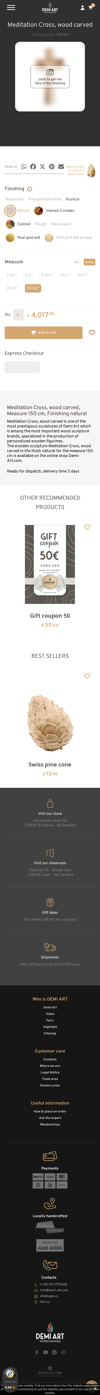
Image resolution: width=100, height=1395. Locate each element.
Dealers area (50, 1086)
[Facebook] (33, 166)
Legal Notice (50, 1073)
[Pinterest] (52, 166)
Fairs (50, 1021)
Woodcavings (50, 1125)
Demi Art (50, 1008)
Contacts (50, 1060)
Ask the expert (50, 1118)
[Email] (61, 166)
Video (50, 1014)
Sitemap (50, 1034)
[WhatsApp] (24, 166)
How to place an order (50, 1112)
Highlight (50, 1027)
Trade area (50, 1079)
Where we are (50, 1066)
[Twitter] (42, 166)
